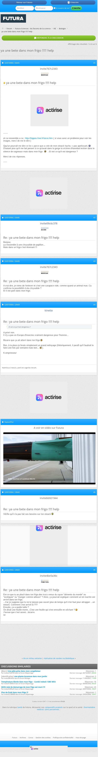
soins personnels (52, 709)
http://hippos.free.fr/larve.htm (39, 138)
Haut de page (81, 737)
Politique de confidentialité (63, 737)
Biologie (62, 28)
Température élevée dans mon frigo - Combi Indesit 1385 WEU (28, 681)
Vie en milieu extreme (32, 658)
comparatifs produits (54, 707)
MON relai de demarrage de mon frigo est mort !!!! (23, 687)
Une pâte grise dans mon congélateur (24, 671)
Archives (23, 737)
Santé (19, 707)
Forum (9, 28)
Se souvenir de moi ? (62, 8)
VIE (55, 28)
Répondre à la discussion (48, 38)
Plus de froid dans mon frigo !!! (14, 692)
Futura (14, 737)
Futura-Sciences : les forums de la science (33, 28)
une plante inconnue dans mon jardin (30, 676)
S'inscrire (72, 2)
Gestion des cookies (43, 737)
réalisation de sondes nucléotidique (59, 658)
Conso (30, 737)
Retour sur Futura (24, 2)
